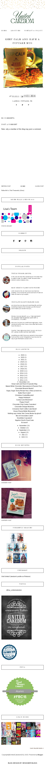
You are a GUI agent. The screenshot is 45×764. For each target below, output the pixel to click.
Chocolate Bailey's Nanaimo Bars (25, 302)
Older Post (39, 186)
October (23, 428)
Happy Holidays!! (24, 397)
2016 (22, 369)
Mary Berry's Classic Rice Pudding (25, 287)
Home (22, 186)
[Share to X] (29, 96)
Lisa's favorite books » (37, 748)
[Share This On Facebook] (16, 106)
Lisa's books (22, 717)
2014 (21, 373)
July (23, 435)
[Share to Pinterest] (34, 96)
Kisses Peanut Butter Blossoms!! (24, 411)
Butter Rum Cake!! (24, 393)
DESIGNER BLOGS (29, 763)
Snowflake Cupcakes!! (24, 418)
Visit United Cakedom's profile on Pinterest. (16, 576)
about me (15, 30)
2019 (22, 362)
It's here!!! (24, 422)
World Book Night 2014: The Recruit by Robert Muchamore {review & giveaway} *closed (26, 318)
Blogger (40, 755)
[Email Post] (22, 96)
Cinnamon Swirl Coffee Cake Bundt (24, 409)
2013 (21, 375)
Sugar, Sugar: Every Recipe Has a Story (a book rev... (24, 391)
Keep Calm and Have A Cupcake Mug (24, 384)
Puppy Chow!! (24, 402)
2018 (22, 364)
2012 (21, 378)
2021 (22, 360)
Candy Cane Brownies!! (24, 400)
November (22, 425)
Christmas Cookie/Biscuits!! (24, 395)
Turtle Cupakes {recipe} (21, 273)
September (23, 430)
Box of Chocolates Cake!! (24, 416)
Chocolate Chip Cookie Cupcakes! (24, 404)
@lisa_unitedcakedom (14, 590)
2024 (22, 355)
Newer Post (6, 186)
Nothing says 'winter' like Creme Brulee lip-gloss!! (24, 413)
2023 (22, 357)
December (22, 382)
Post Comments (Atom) (17, 190)
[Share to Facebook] (32, 96)
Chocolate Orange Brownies (24, 407)
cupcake (25, 101)
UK (31, 101)
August (23, 432)
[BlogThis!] (27, 96)
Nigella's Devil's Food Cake (24, 420)
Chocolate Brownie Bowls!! (24, 388)
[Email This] (25, 96)
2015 (22, 371)
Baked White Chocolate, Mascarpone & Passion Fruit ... (24, 386)
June (23, 437)
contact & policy (33, 30)
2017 (22, 366)
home (4, 30)
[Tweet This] (22, 106)
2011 (21, 380)
